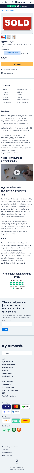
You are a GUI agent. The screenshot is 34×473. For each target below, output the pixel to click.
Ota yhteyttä (6, 384)
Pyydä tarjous (7, 373)
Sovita (18, 64)
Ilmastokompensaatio (10, 390)
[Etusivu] (17, 346)
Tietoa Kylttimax (8, 387)
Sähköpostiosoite (7, 321)
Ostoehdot (5, 449)
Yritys (3, 455)
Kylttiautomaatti (8, 362)
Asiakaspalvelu (7, 376)
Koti (2, 10)
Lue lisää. (26, 317)
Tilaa (5, 329)
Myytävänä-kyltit (9, 10)
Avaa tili (5, 370)
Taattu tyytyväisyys (9, 396)
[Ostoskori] (31, 2)
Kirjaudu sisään (7, 367)
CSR (3, 393)
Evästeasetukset (7, 452)
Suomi (8, 353)
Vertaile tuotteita (8, 365)
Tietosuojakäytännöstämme (10, 447)
